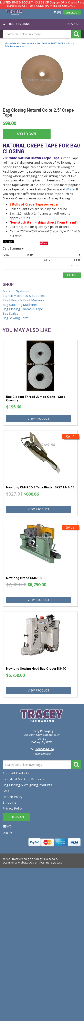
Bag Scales (10, 313)
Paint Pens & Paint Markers (23, 300)
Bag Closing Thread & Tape (23, 309)
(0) (58, 12)
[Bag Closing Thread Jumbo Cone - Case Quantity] (40, 366)
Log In (7, 832)
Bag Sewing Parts (16, 318)
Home (8, 43)
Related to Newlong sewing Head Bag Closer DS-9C (34, 43)
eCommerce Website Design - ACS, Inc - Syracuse (32, 862)
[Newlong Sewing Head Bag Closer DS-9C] (40, 637)
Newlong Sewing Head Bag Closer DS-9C (36, 668)
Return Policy (12, 797)
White (70, 189)
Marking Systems (16, 291)
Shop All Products (16, 773)
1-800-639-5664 (42, 754)
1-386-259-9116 (44, 749)
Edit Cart (75, 265)
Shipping (9, 802)
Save (45, 243)
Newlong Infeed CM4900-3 (25, 578)
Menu (74, 25)
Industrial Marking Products (23, 779)
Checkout (72, 275)
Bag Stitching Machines (20, 304)
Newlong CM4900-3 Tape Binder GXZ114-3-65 (40, 487)
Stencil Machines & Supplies (24, 295)
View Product (39, 419)
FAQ (6, 791)
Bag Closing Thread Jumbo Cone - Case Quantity (35, 398)
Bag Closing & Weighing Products (27, 785)
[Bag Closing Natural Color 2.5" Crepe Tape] (42, 78)
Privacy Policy (13, 808)
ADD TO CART (26, 134)
